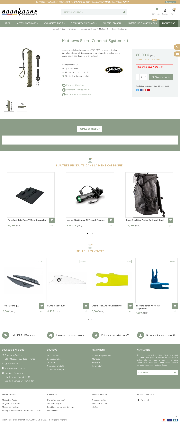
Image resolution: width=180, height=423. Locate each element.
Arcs (7, 23)
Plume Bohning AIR (11, 305)
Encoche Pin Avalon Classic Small (107, 305)
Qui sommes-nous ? (56, 400)
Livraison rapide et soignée (71, 335)
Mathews (74, 68)
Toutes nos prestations (102, 355)
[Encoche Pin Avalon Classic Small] (112, 280)
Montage (96, 359)
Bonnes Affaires (54, 359)
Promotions (168, 23)
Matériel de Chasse (138, 23)
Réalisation (97, 366)
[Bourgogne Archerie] (19, 11)
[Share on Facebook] (141, 90)
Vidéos (95, 407)
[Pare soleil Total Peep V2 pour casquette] (30, 194)
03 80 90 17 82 (11, 363)
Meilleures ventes (90, 251)
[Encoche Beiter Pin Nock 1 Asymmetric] (156, 280)
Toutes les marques (56, 369)
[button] (87, 233)
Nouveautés (150, 22)
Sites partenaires (99, 403)
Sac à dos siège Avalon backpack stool (145, 220)
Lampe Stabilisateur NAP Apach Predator (86, 220)
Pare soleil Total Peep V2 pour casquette (27, 220)
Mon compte (52, 355)
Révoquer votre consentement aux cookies (21, 410)
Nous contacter (99, 400)
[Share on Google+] (144, 90)
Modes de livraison (10, 407)
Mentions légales (160, 365)
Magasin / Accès (9, 400)
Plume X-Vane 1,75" (56, 305)
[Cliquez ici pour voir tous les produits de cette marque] (114, 70)
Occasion (51, 362)
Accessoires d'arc (26, 23)
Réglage (96, 362)
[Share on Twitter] (137, 90)
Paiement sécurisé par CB (115, 335)
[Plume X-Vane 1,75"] (68, 280)
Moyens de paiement (11, 403)
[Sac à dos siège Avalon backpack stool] (149, 194)
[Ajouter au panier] (52, 220)
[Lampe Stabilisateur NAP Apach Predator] (90, 194)
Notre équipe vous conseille (161, 335)
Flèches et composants (83, 23)
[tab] (89, 129)
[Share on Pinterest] (148, 90)
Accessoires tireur (53, 23)
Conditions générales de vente (61, 407)
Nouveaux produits (55, 366)
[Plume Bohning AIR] (23, 280)
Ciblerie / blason (112, 23)
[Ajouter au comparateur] (51, 225)
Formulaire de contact (15, 368)
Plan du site (52, 410)
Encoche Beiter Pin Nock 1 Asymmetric (148, 307)
